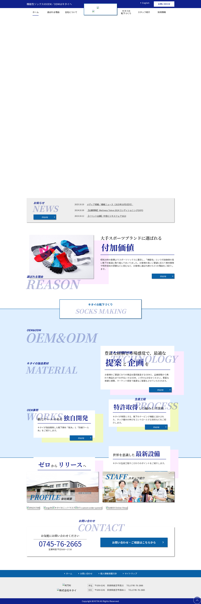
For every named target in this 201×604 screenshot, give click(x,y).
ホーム (69, 573)
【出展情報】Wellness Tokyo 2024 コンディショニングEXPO (115, 210)
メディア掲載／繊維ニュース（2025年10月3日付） (110, 204)
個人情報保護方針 (108, 573)
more (45, 217)
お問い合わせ (164, 3)
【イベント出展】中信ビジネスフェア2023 (106, 215)
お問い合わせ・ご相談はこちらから (134, 542)
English (145, 2)
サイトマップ (131, 573)
